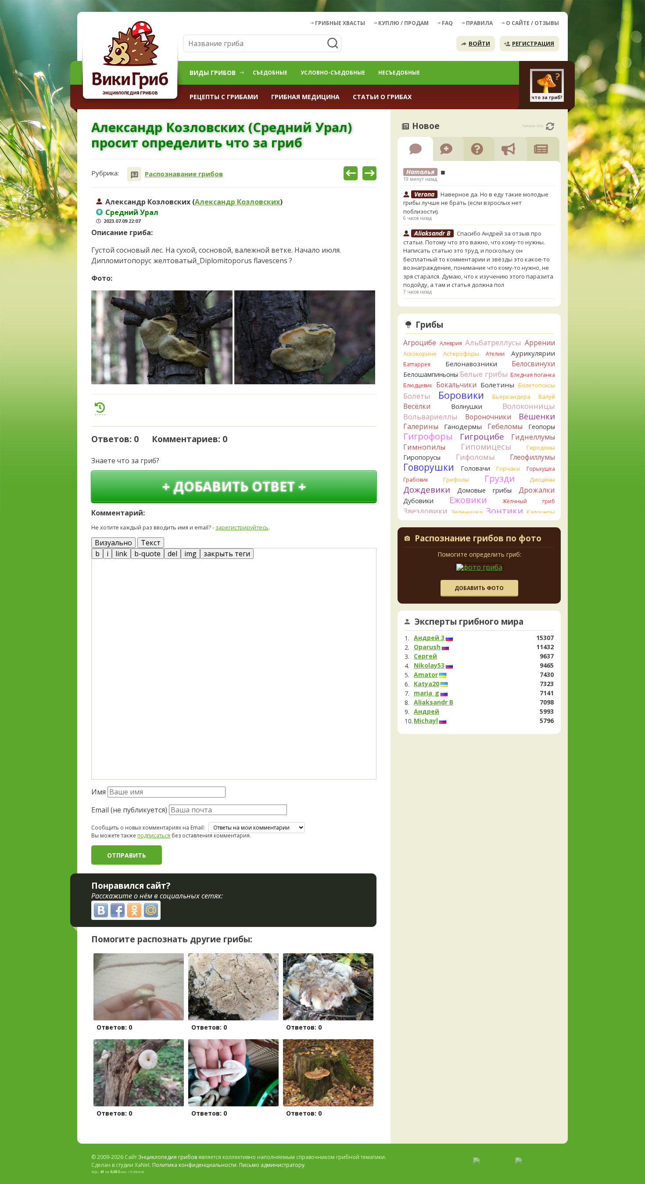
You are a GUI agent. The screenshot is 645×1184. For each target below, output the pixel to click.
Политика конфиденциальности (194, 1165)
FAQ (447, 23)
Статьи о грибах (382, 97)
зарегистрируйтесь (242, 527)
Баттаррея (416, 364)
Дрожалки (537, 490)
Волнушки (466, 406)
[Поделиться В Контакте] (101, 910)
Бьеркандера (511, 397)
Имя (98, 792)
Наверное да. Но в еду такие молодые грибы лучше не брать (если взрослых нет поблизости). (475, 202)
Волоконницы (528, 406)
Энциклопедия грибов (167, 1157)
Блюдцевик (417, 385)
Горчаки (508, 468)
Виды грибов (213, 72)
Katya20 (426, 684)
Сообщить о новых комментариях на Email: (148, 827)
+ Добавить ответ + (234, 486)
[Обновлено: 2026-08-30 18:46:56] (550, 126)
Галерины (420, 426)
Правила (479, 23)
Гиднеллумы (533, 437)
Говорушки (428, 467)
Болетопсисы (536, 385)
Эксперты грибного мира (469, 621)
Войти (479, 43)
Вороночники (488, 417)
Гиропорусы (422, 457)
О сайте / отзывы (532, 23)
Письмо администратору (272, 1165)
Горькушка (541, 468)
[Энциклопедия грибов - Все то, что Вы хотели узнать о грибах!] (131, 59)
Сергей (425, 656)
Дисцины (542, 479)
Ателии (495, 354)
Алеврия (451, 343)
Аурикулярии (533, 353)
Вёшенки (537, 416)
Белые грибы (484, 374)
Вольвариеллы (430, 416)
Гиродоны (541, 447)
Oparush (427, 647)
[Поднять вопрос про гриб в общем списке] (100, 407)
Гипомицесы (486, 446)
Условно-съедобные (333, 72)
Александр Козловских (237, 202)
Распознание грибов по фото (478, 539)
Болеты (416, 396)
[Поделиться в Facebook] (118, 910)
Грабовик (415, 479)
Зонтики (504, 511)
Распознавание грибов (184, 174)
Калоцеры (541, 512)
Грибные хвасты (340, 23)
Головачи (475, 468)
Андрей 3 (429, 638)
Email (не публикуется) (129, 810)
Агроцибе (419, 342)
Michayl (426, 721)
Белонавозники (471, 363)
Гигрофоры (428, 436)
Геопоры (541, 426)
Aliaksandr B (433, 702)
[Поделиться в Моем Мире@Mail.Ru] (151, 910)
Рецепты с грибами (224, 97)
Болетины (497, 384)
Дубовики (418, 501)
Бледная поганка (532, 375)
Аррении (540, 342)
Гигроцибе (482, 436)
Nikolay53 (429, 665)
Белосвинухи (533, 363)
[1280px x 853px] (162, 337)
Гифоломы (475, 457)
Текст (151, 542)
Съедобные (270, 72)
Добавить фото (479, 588)
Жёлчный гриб (528, 501)
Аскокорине (420, 354)
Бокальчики (456, 385)
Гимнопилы (424, 447)
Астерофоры (461, 354)
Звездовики (425, 511)
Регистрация (533, 43)
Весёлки (416, 406)
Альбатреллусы (493, 342)
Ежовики (468, 500)
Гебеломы (505, 426)
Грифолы (456, 479)
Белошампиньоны (430, 374)
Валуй (546, 397)
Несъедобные (399, 72)
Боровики (461, 395)
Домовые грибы (484, 490)
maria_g (426, 693)
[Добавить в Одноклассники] (134, 910)
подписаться (153, 835)
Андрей (426, 711)
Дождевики (426, 489)
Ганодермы (463, 426)
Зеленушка (467, 512)
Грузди (499, 478)
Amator (426, 675)
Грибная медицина (305, 97)
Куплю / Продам (403, 23)
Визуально (113, 542)
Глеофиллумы (532, 457)
